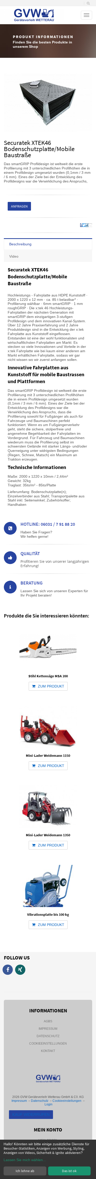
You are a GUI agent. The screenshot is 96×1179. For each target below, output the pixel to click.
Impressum (48, 1029)
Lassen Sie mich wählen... (25, 1160)
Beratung (31, 583)
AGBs (48, 1021)
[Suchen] (88, 3)
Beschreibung (20, 244)
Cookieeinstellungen (48, 1043)
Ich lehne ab (25, 1171)
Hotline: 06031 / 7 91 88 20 (47, 524)
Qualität (30, 553)
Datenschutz (48, 1036)
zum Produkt (51, 686)
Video (13, 256)
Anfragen (19, 206)
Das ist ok (69, 1171)
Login (48, 1104)
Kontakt (48, 1051)
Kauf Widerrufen (31, 1114)
